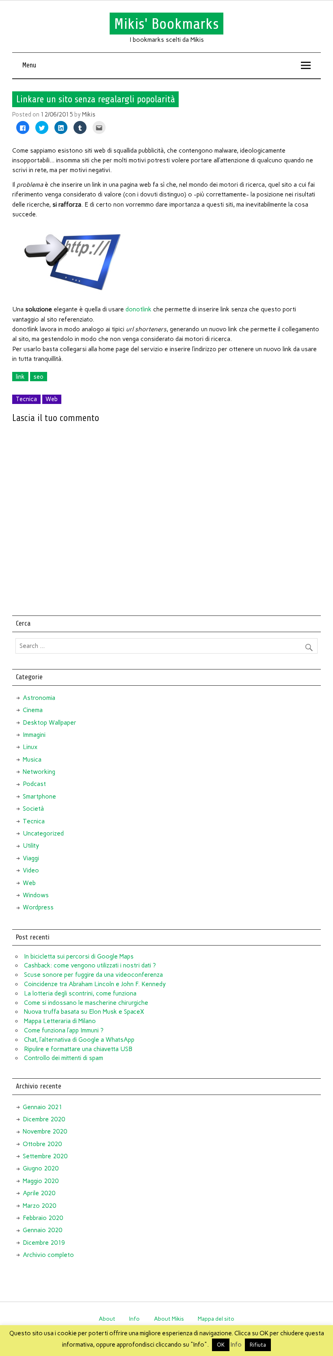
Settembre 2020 (45, 1156)
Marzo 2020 (39, 1205)
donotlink (138, 309)
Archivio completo (48, 1255)
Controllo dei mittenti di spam (63, 1058)
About (107, 1318)
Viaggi (31, 858)
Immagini (34, 734)
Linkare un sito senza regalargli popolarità (95, 99)
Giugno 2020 (40, 1168)
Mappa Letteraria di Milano (60, 1021)
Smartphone (39, 796)
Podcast (34, 784)
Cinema (33, 710)
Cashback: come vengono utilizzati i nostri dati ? (90, 965)
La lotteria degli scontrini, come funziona (80, 993)
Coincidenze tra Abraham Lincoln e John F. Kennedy (95, 984)
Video (31, 870)
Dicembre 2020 (44, 1119)
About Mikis (169, 1318)
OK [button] (221, 1345)
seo (38, 376)
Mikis (88, 114)
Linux (30, 747)
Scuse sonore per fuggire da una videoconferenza (93, 974)
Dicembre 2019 (44, 1242)
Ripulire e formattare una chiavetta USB (78, 1049)
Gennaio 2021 (42, 1107)
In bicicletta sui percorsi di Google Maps (79, 956)
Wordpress (38, 907)
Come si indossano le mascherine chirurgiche (86, 1002)
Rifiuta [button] (258, 1345)
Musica (32, 759)
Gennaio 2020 (42, 1230)
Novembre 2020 (45, 1131)
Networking (39, 771)
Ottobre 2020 (42, 1144)
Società (33, 808)
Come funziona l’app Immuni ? (64, 1030)
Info (134, 1318)
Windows (36, 895)
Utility (31, 845)
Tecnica (26, 399)
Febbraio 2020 (43, 1218)
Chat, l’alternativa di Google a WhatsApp (79, 1039)
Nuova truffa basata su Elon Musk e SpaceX (84, 1011)
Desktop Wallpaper (49, 722)
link (20, 376)
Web (51, 399)
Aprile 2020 (39, 1193)
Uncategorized (43, 833)
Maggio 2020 (40, 1181)
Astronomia (39, 698)
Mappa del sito (216, 1318)
